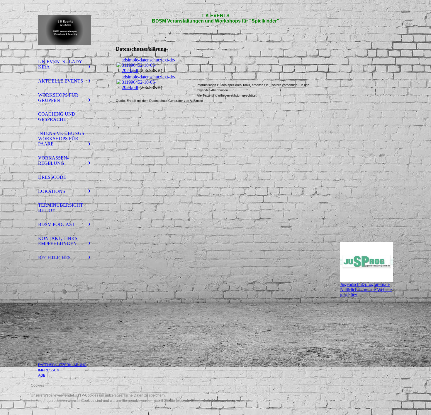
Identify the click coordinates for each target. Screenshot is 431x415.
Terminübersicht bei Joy (60, 208)
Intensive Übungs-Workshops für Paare (62, 138)
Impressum (49, 370)
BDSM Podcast (56, 224)
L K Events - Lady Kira (60, 64)
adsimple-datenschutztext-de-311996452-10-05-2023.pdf (148, 65)
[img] (64, 30)
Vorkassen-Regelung (53, 160)
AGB (41, 375)
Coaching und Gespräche (56, 117)
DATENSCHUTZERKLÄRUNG (62, 365)
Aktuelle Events (60, 80)
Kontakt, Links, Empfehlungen (58, 241)
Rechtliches (54, 257)
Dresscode (52, 177)
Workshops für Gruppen (58, 97)
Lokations (51, 191)
